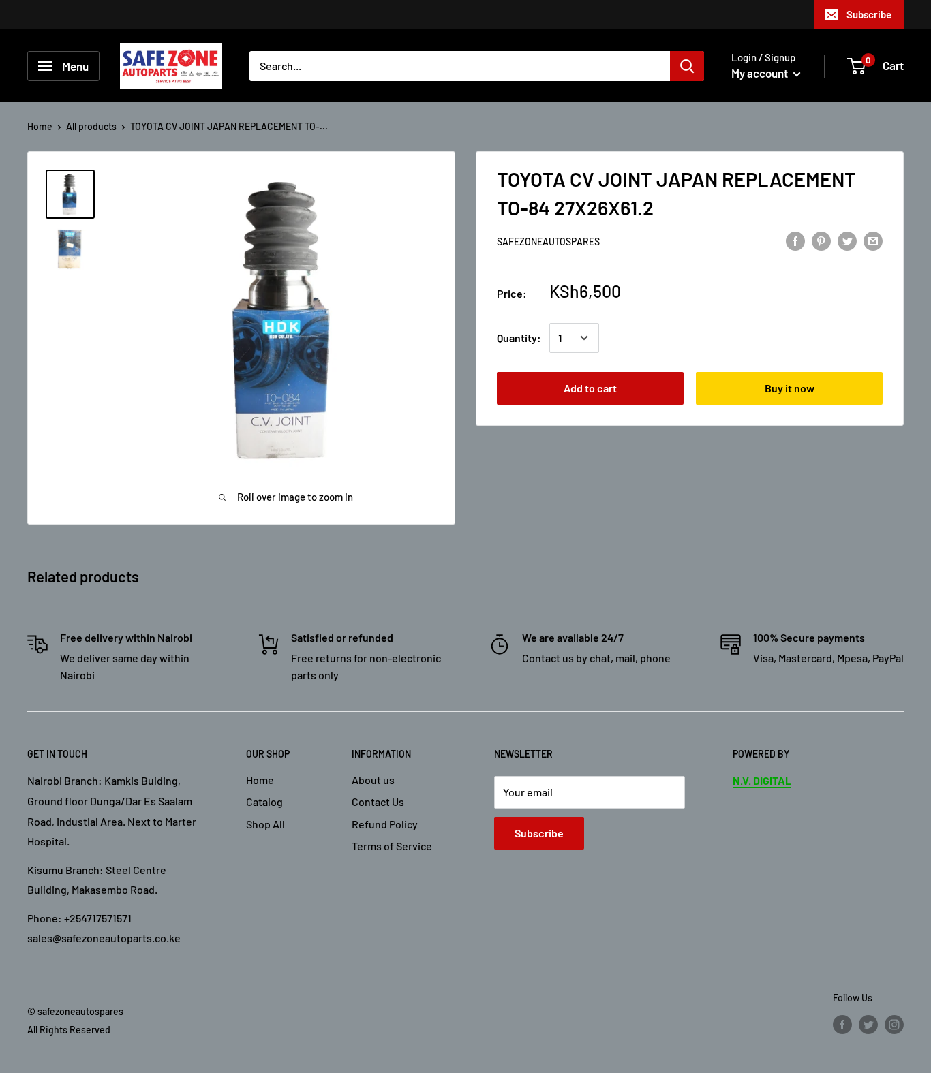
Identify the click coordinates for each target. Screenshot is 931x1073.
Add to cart (590, 388)
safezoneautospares (548, 241)
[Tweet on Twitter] (847, 240)
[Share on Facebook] (795, 240)
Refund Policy (385, 824)
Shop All (265, 824)
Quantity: (519, 337)
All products (91, 126)
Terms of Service (392, 845)
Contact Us (378, 801)
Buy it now (789, 388)
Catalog (264, 801)
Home (39, 126)
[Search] (687, 66)
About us (373, 779)
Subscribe (868, 14)
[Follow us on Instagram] (894, 1024)
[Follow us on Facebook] (842, 1024)
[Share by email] (873, 240)
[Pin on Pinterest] (821, 240)
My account (760, 73)
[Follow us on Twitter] (868, 1024)
